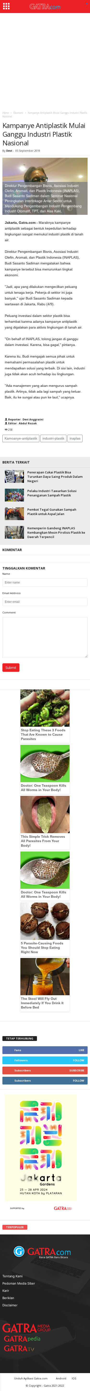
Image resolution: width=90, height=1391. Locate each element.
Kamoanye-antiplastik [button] (21, 438)
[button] (87, 4)
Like (81, 1050)
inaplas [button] (75, 438)
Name (6, 574)
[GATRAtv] (24, 1348)
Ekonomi (18, 112)
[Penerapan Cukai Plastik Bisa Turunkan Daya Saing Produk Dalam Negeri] (14, 476)
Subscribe (76, 1070)
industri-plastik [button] (53, 438)
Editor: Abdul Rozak (22, 423)
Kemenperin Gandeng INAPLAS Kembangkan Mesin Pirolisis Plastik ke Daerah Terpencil (56, 532)
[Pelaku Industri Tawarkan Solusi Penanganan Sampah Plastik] (14, 495)
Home (5, 112)
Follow (78, 1060)
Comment (9, 612)
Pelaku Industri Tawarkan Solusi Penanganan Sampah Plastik (52, 493)
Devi (9, 150)
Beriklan (8, 1298)
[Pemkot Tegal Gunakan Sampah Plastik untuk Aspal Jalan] (14, 513)
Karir (5, 1291)
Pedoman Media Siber (18, 1283)
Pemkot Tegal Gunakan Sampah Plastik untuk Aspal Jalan (51, 511)
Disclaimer (10, 1305)
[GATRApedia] (24, 1338)
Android (61, 1378)
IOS (74, 1378)
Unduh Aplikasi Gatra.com (31, 1378)
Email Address (11, 593)
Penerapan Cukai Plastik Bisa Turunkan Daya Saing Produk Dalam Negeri (55, 476)
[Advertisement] (45, 60)
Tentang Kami (12, 1276)
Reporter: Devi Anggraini (25, 419)
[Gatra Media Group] (26, 1328)
